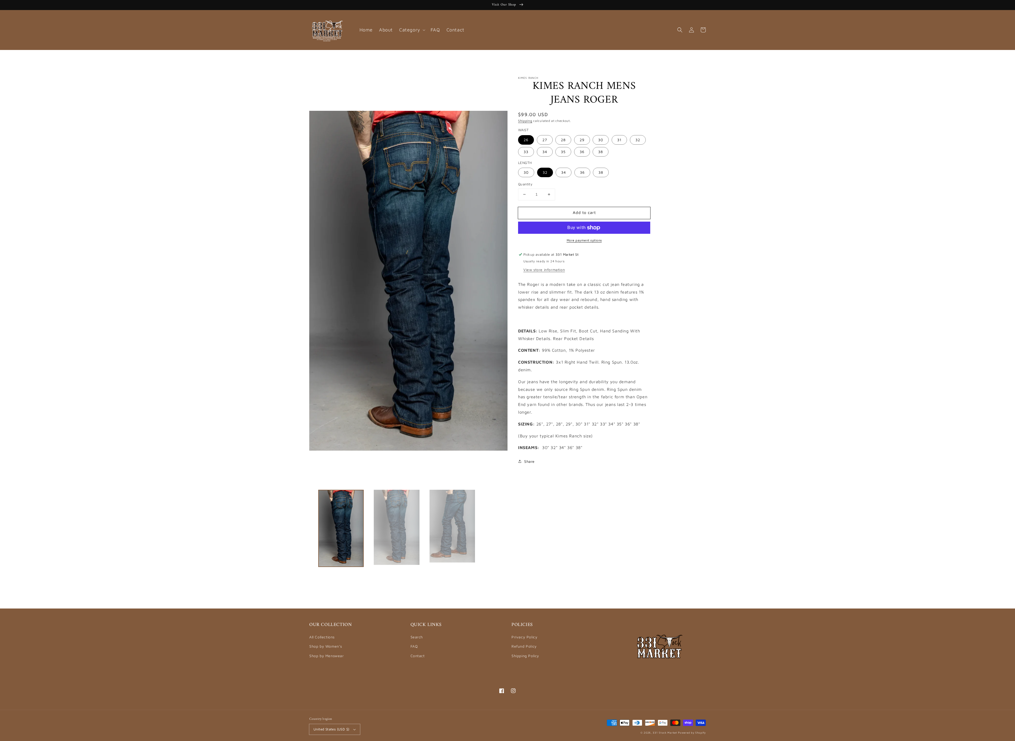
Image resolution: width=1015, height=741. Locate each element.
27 (544, 140)
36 (582, 151)
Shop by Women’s (325, 646)
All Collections (322, 637)
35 (563, 151)
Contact (417, 655)
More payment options (584, 240)
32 (637, 140)
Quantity (525, 184)
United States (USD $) (331, 729)
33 (526, 151)
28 (563, 140)
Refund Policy (524, 646)
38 (600, 151)
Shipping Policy (525, 655)
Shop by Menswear (326, 655)
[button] (680, 30)
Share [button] (529, 461)
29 (582, 140)
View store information (544, 269)
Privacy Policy (524, 637)
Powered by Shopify (692, 732)
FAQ (414, 646)
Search (416, 637)
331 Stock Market (665, 732)
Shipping (525, 121)
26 (526, 140)
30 (600, 140)
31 (619, 140)
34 (544, 151)
